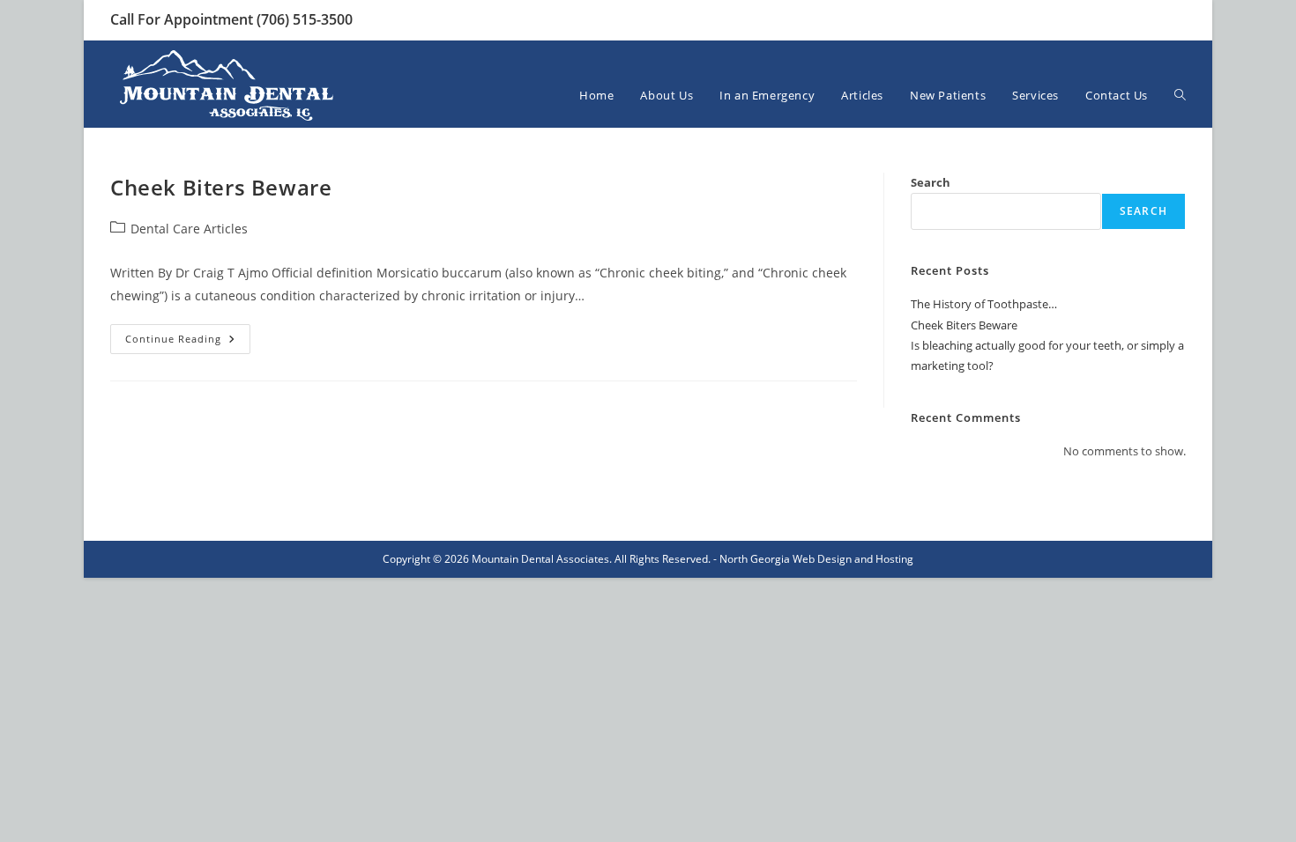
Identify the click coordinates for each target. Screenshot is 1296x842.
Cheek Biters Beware (220, 187)
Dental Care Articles (189, 228)
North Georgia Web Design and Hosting (816, 558)
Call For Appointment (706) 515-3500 (231, 19)
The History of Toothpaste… (984, 304)
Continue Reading (187, 342)
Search (930, 182)
